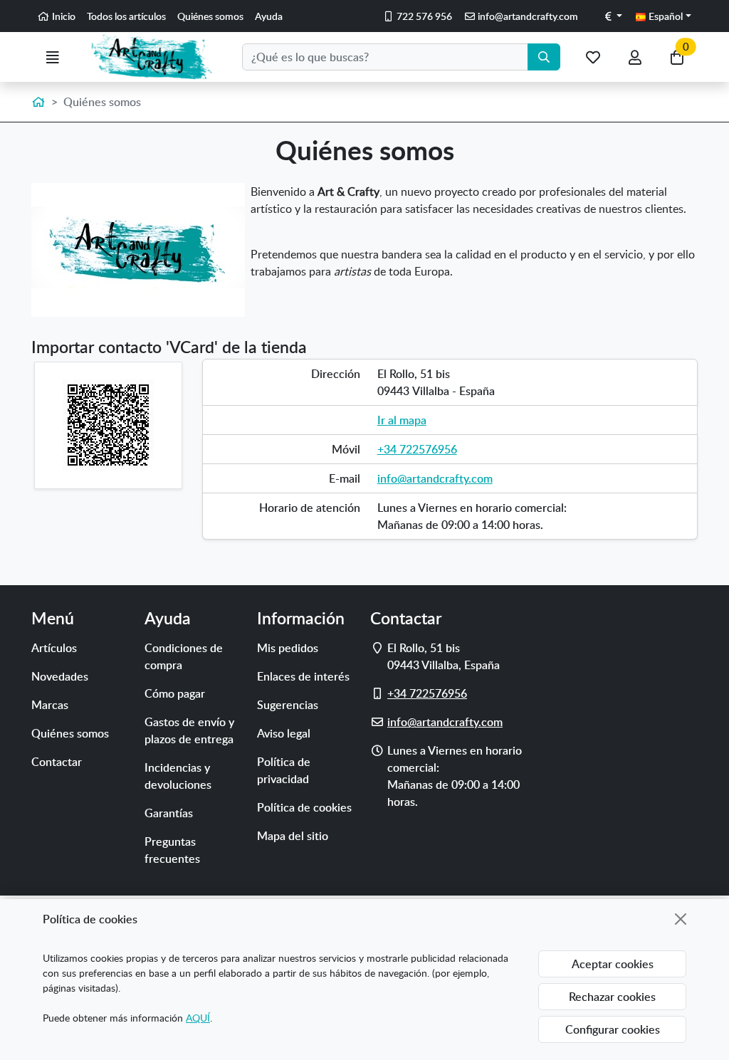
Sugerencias (287, 705)
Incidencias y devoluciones (178, 776)
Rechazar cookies (612, 996)
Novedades (59, 676)
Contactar (56, 762)
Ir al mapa (401, 420)
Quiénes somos (210, 16)
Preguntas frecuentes (172, 850)
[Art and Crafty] (158, 57)
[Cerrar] (680, 919)
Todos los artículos (126, 16)
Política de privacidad (283, 770)
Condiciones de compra (184, 656)
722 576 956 (423, 16)
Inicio (62, 16)
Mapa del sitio (292, 836)
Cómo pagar (175, 693)
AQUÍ (198, 1017)
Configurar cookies (612, 1029)
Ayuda (269, 16)
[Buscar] (544, 56)
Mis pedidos (287, 648)
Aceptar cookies (613, 964)
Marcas (49, 705)
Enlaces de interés (303, 676)
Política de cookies (304, 807)
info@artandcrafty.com (435, 478)
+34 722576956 (417, 449)
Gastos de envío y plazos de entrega (189, 730)
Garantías (169, 813)
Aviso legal (283, 733)
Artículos (54, 648)
